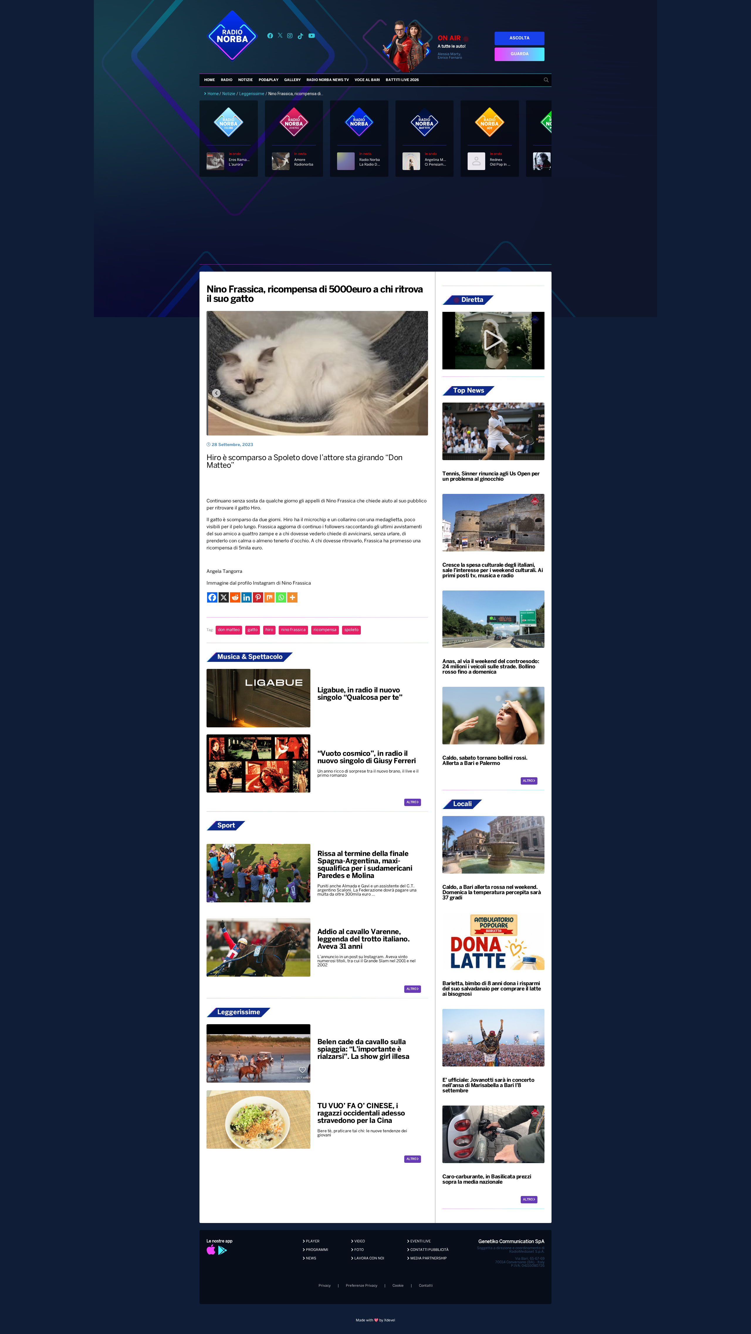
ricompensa (325, 630)
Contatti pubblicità (429, 1249)
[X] (224, 597)
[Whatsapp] (281, 597)
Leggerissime (251, 93)
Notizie (245, 80)
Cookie (398, 1285)
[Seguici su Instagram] (289, 37)
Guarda (520, 54)
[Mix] (269, 597)
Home (209, 80)
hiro (269, 630)
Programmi (316, 1249)
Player (312, 1241)
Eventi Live (420, 1241)
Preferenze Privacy (361, 1285)
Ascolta (520, 38)
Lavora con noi (368, 1258)
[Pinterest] (258, 597)
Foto (358, 1249)
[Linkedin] (246, 597)
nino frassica (293, 630)
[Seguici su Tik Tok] (300, 37)
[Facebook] (212, 597)
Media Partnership (428, 1258)
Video (359, 1241)
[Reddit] (235, 597)
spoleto (351, 630)
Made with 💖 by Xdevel (375, 1320)
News (310, 1258)
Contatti (426, 1285)
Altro (412, 802)
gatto (253, 630)
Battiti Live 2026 (402, 80)
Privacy (325, 1285)
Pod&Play (268, 80)
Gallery (292, 80)
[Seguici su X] (280, 37)
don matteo (229, 630)
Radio (226, 80)
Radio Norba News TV (328, 80)
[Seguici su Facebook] (270, 37)
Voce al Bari (367, 80)
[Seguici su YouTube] (311, 37)
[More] (292, 597)
